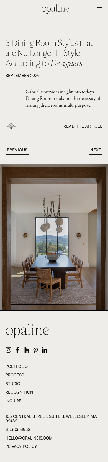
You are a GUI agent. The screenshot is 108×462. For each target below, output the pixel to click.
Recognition (19, 392)
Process (15, 375)
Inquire (13, 401)
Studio (13, 383)
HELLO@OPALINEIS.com (29, 438)
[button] (99, 8)
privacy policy (21, 446)
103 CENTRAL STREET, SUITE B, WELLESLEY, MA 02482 (51, 418)
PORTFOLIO (17, 366)
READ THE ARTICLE (82, 126)
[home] (54, 9)
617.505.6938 (18, 429)
